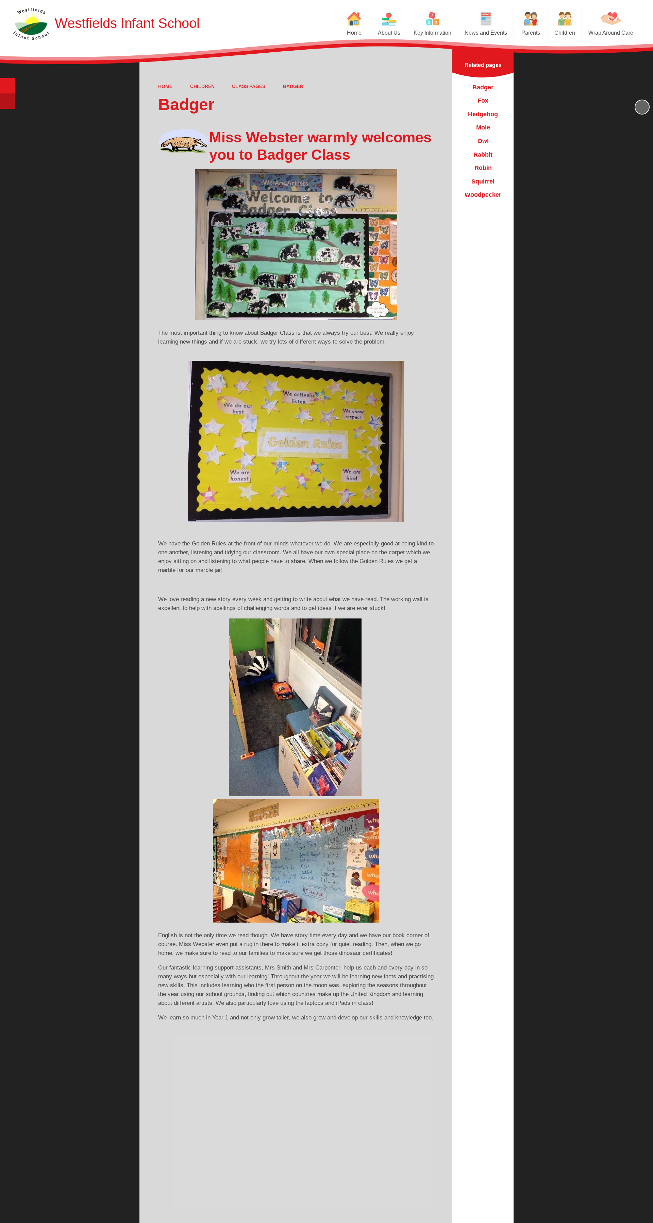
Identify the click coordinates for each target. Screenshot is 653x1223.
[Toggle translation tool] (7, 101)
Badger (293, 86)
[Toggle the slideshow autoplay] (642, 107)
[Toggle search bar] (7, 85)
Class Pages (248, 86)
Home (165, 86)
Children (202, 86)
